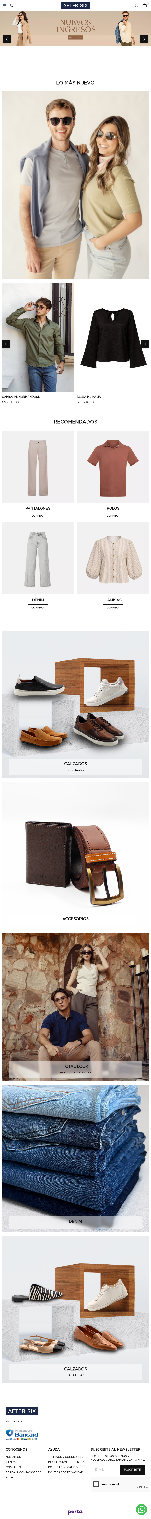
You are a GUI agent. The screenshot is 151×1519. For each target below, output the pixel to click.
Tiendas (16, 1421)
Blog (9, 1477)
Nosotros (13, 1457)
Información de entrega (66, 1462)
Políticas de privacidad (65, 1472)
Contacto (13, 1467)
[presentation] (7, 39)
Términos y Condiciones (66, 1457)
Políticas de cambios (63, 1467)
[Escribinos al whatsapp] (141, 1509)
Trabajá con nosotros (23, 1472)
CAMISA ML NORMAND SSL (21, 397)
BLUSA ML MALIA (89, 397)
